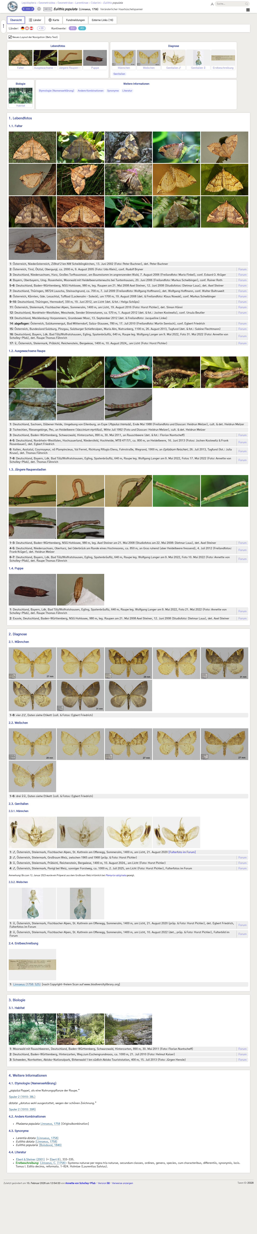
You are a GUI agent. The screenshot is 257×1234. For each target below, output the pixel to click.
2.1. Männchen (19, 641)
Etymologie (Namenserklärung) (56, 91)
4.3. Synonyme (18, 1130)
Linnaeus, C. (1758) (53, 1163)
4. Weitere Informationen (28, 1075)
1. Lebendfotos (20, 118)
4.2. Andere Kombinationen (27, 1116)
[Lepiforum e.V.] (12, 7)
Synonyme (113, 91)
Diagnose (173, 46)
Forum (242, 269)
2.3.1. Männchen (18, 811)
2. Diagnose (18, 634)
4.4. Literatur (17, 1152)
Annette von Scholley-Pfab (80, 1183)
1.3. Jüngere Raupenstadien (27, 469)
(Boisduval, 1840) (50, 1145)
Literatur (127, 91)
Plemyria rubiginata (115, 875)
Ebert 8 (54, 1159)
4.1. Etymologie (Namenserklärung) (33, 1083)
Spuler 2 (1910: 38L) (22, 1096)
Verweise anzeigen (122, 1183)
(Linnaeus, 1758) (48, 1138)
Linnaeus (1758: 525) (27, 984)
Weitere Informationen (136, 84)
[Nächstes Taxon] (32, 9)
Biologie (20, 84)
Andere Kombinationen (90, 91)
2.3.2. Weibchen (18, 882)
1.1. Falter (15, 126)
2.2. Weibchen (18, 722)
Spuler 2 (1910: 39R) (22, 1109)
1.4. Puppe (16, 568)
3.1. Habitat (17, 1007)
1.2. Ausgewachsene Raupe (27, 350)
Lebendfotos (58, 46)
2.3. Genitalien (18, 803)
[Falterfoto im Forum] (182, 852)
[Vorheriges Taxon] (24, 9)
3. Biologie (17, 1000)
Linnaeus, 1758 (50, 1123)
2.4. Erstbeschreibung (23, 943)
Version (104, 1183)
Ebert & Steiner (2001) (30, 1159)
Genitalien (119, 74)
